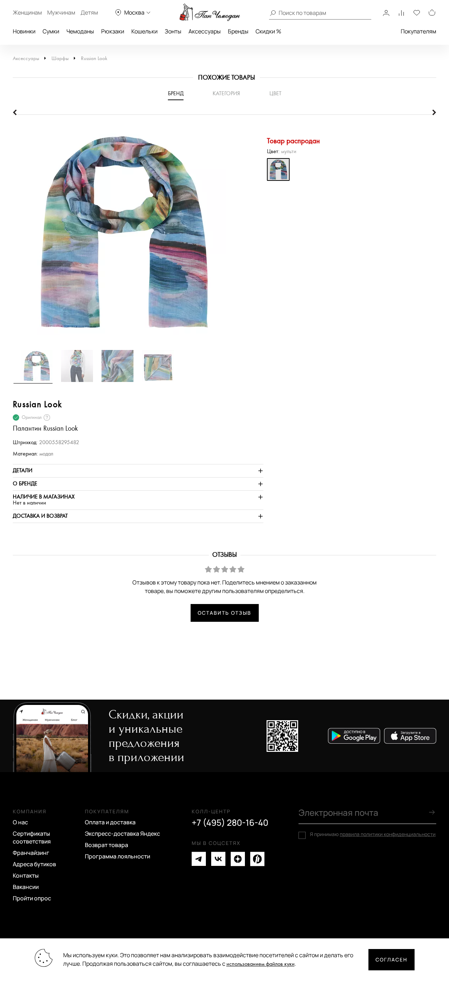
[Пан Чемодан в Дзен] (238, 859)
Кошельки (144, 31)
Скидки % (268, 31)
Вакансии (26, 887)
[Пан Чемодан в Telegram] (199, 859)
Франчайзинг (31, 853)
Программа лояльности (117, 856)
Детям (89, 12)
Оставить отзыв (224, 612)
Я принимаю (373, 834)
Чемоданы (80, 31)
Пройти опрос (32, 898)
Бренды (238, 31)
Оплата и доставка (110, 822)
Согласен (391, 959)
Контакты (26, 875)
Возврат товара (106, 845)
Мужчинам (61, 12)
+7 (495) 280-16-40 (230, 822)
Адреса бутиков (34, 864)
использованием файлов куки (260, 964)
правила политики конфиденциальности (388, 834)
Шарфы (60, 58)
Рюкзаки (112, 31)
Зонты (173, 31)
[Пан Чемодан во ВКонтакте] (218, 859)
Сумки (51, 31)
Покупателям (418, 31)
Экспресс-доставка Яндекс (122, 833)
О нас (20, 822)
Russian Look (94, 58)
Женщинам (27, 12)
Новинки (24, 31)
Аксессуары (204, 31)
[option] (138, 235)
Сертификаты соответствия (32, 837)
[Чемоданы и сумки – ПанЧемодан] (210, 12)
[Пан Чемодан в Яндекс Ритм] (257, 859)
